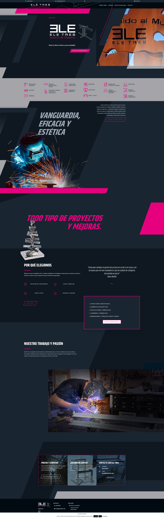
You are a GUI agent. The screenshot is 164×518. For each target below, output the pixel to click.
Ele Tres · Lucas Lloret (75, 506)
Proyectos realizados (120, 5)
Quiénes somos (103, 5)
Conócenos (30, 303)
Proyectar (81, 476)
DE (139, 1)
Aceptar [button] (95, 516)
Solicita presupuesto (79, 50)
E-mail (103, 471)
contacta (110, 477)
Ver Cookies (104, 516)
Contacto (130, 5)
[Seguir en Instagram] (85, 1)
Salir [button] (100, 516)
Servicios (110, 5)
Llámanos (104, 466)
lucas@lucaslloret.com (61, 1)
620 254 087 (58, 506)
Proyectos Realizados (115, 119)
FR (137, 1)
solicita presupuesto (111, 321)
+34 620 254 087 (30, 1)
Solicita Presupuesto (50, 476)
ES (134, 1)
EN (136, 1)
